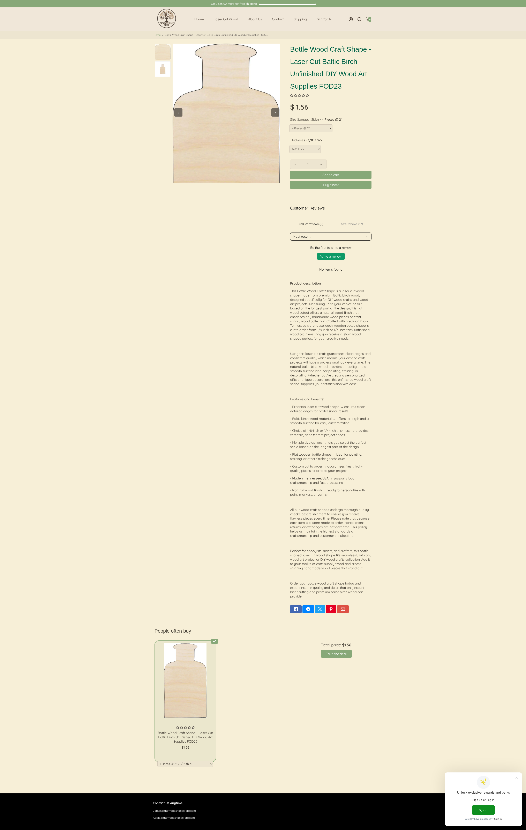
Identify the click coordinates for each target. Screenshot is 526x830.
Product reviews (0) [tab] (310, 224)
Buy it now (331, 185)
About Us (255, 19)
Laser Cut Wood (226, 19)
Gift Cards (324, 19)
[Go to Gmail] (343, 609)
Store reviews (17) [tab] (351, 224)
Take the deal (336, 654)
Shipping (300, 19)
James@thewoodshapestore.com (174, 810)
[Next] (275, 112)
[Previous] (178, 112)
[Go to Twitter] (320, 609)
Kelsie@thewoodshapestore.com (174, 817)
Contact (278, 19)
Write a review (330, 256)
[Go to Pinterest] (331, 609)
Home (199, 19)
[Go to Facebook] (296, 609)
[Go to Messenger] (308, 609)
